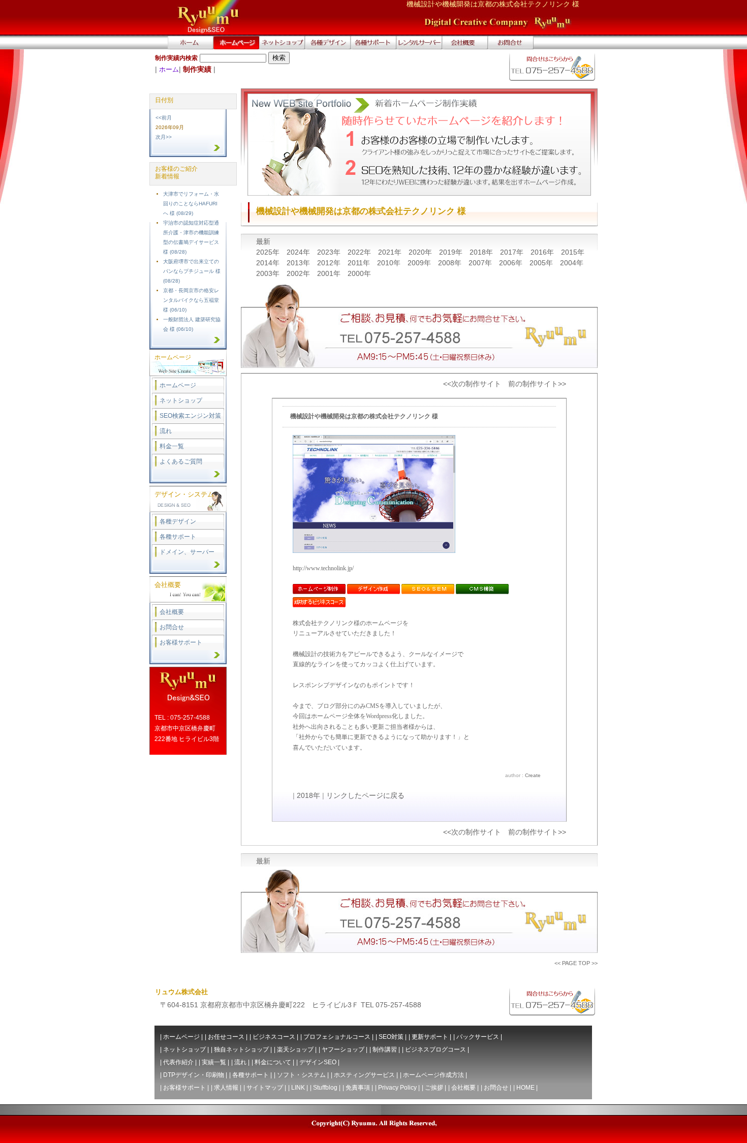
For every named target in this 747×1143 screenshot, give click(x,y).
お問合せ (172, 627)
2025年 (269, 252)
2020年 (421, 252)
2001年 (330, 273)
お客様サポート (181, 642)
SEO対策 (391, 1036)
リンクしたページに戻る (365, 795)
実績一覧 (214, 1062)
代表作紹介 (178, 1062)
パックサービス (477, 1036)
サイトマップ (264, 1087)
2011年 (360, 263)
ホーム (169, 69)
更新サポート (430, 1036)
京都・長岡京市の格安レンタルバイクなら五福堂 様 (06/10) (191, 300)
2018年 (482, 252)
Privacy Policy (397, 1087)
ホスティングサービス (364, 1074)
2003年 (269, 273)
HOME (525, 1087)
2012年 (330, 263)
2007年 (481, 263)
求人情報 (226, 1087)
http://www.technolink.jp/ (323, 568)
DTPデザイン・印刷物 (193, 1074)
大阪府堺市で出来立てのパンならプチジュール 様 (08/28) (192, 271)
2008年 (450, 263)
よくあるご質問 (181, 461)
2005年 (542, 263)
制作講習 (384, 1049)
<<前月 (163, 117)
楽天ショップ (295, 1049)
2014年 (269, 263)
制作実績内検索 (176, 57)
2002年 (299, 273)
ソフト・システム (301, 1074)
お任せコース (226, 1036)
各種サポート (178, 536)
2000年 (359, 273)
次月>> (163, 137)
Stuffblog (325, 1087)
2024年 (299, 252)
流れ (166, 431)
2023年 (330, 252)
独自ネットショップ (241, 1049)
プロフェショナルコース (336, 1036)
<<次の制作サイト (472, 384)
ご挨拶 (434, 1087)
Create (533, 775)
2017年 (512, 252)
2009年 (420, 263)
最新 (263, 241)
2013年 (299, 263)
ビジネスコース (274, 1036)
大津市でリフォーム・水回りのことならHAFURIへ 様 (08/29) (191, 203)
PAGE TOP (576, 963)
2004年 (571, 263)
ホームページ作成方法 (433, 1074)
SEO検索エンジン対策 (190, 415)
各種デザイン (178, 521)
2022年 (360, 252)
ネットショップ (181, 400)
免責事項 (358, 1087)
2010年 (389, 263)
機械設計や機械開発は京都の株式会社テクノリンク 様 (364, 416)
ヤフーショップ (343, 1049)
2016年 (543, 252)
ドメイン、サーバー (187, 551)
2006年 (511, 263)
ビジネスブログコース (435, 1049)
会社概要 (172, 611)
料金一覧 (172, 446)
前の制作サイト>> (537, 384)
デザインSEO (317, 1062)
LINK (298, 1087)
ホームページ (178, 385)
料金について (273, 1062)
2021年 (390, 252)
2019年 (451, 252)
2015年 (572, 252)
